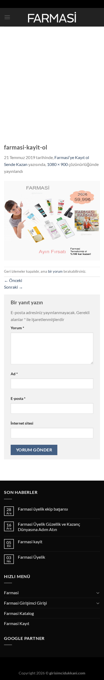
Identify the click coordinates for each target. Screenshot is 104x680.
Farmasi (11, 592)
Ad (14, 373)
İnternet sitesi (22, 423)
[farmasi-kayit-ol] (52, 220)
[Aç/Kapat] (98, 592)
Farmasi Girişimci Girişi (25, 602)
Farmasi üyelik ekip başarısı (43, 508)
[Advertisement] (52, 81)
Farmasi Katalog (19, 613)
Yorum (17, 328)
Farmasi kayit (30, 541)
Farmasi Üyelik (31, 556)
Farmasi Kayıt (16, 623)
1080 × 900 (57, 164)
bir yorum (55, 271)
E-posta (18, 398)
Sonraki (13, 286)
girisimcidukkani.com (67, 673)
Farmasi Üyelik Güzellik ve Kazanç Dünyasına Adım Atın (49, 526)
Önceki (13, 280)
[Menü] (7, 17)
